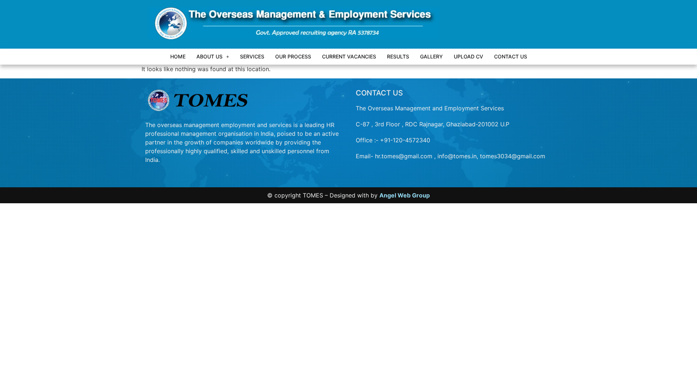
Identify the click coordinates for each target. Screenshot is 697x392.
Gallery (431, 56)
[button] (213, 57)
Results (398, 56)
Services (252, 56)
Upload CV (468, 56)
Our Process (293, 56)
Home (178, 56)
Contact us (510, 56)
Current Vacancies (349, 56)
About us (209, 56)
